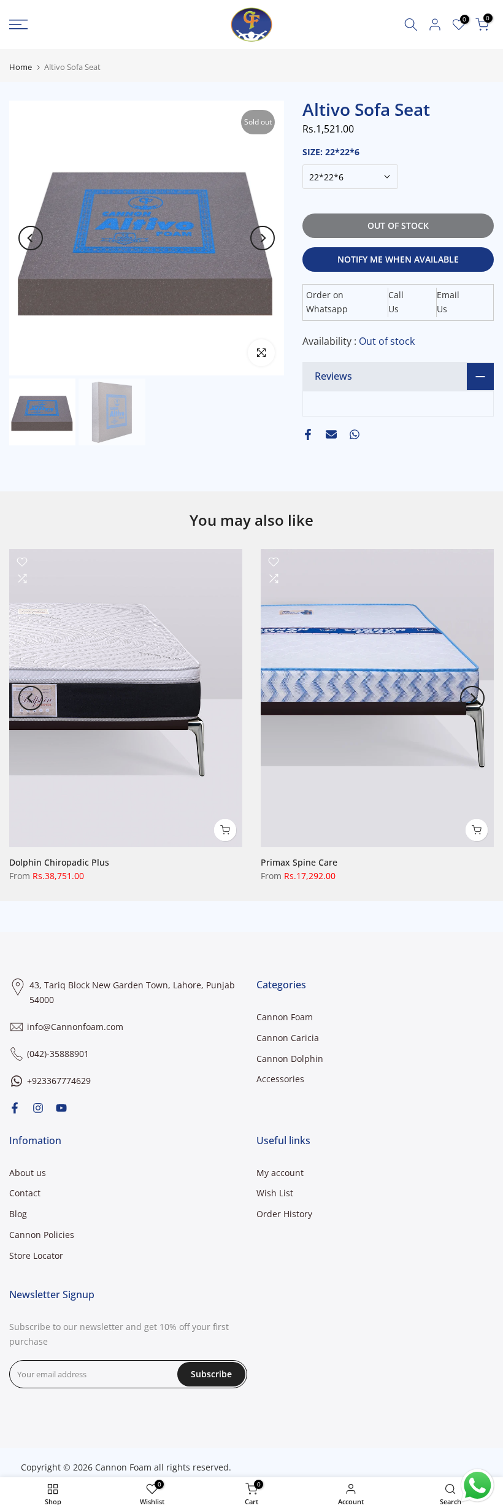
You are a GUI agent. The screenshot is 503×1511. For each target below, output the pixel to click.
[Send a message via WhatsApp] (477, 1485)
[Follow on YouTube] (61, 1108)
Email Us (448, 302)
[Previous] (30, 238)
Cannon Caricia (287, 1038)
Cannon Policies (41, 1234)
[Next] (262, 238)
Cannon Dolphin (289, 1058)
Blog (18, 1214)
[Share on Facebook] (307, 434)
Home (20, 67)
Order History (284, 1214)
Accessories (280, 1079)
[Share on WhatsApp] (354, 434)
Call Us (396, 302)
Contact (24, 1193)
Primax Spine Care (299, 861)
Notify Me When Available (398, 259)
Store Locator (36, 1255)
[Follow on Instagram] (38, 1108)
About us (27, 1172)
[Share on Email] (331, 434)
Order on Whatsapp (327, 302)
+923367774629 (59, 1080)
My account (280, 1172)
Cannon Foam (284, 1017)
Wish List (274, 1193)
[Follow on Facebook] (14, 1108)
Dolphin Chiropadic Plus (59, 861)
